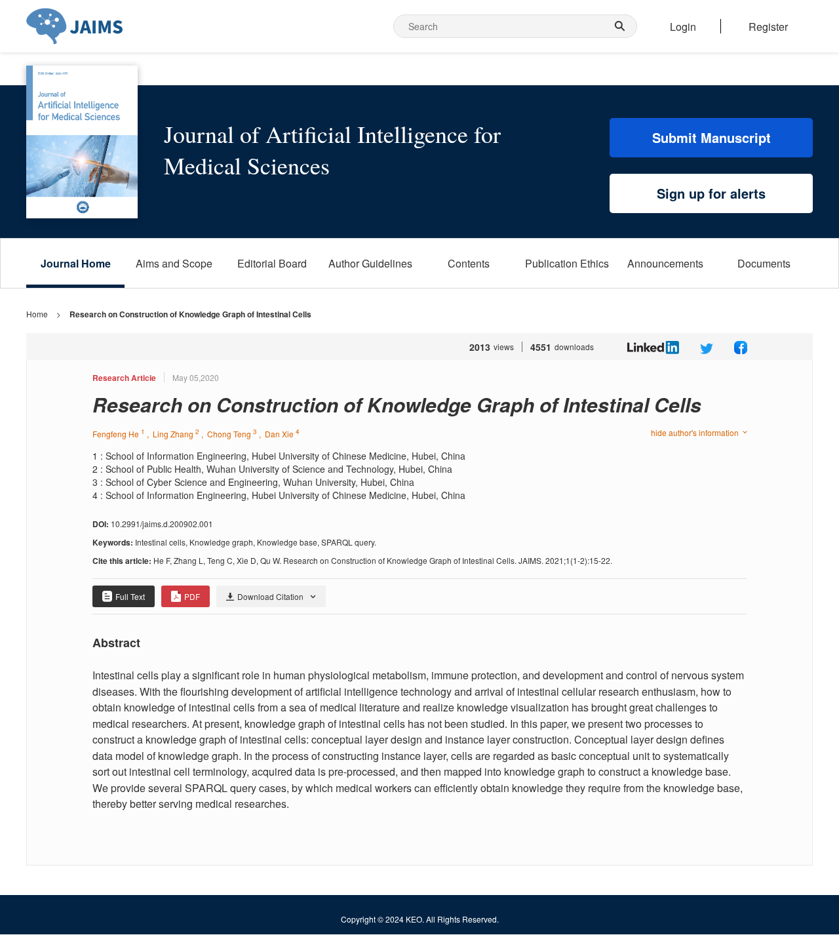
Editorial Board (272, 263)
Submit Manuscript (711, 137)
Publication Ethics (567, 263)
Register (768, 26)
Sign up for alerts (711, 193)
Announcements (665, 263)
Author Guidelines (370, 263)
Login (683, 26)
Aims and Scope (174, 263)
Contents (469, 263)
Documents (763, 263)
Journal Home (76, 263)
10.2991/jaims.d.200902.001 (162, 523)
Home (37, 313)
